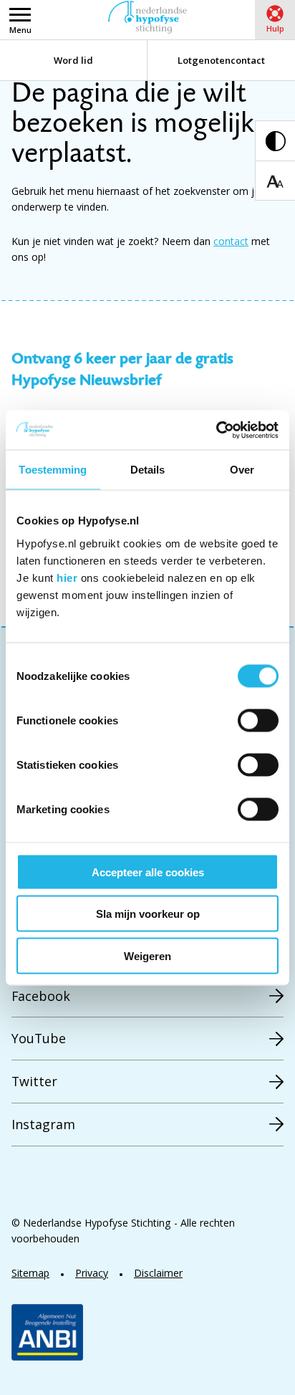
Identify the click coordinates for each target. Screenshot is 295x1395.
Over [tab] (242, 470)
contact (230, 241)
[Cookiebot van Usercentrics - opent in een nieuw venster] (216, 430)
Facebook (40, 996)
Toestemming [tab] (53, 470)
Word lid (73, 60)
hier (67, 577)
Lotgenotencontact (221, 60)
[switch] (258, 720)
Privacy (91, 1273)
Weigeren (147, 955)
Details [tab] (147, 470)
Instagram (43, 1124)
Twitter (34, 1081)
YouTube (38, 1038)
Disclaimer (158, 1273)
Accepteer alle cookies (148, 872)
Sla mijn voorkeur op (148, 914)
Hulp (275, 28)
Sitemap (30, 1273)
